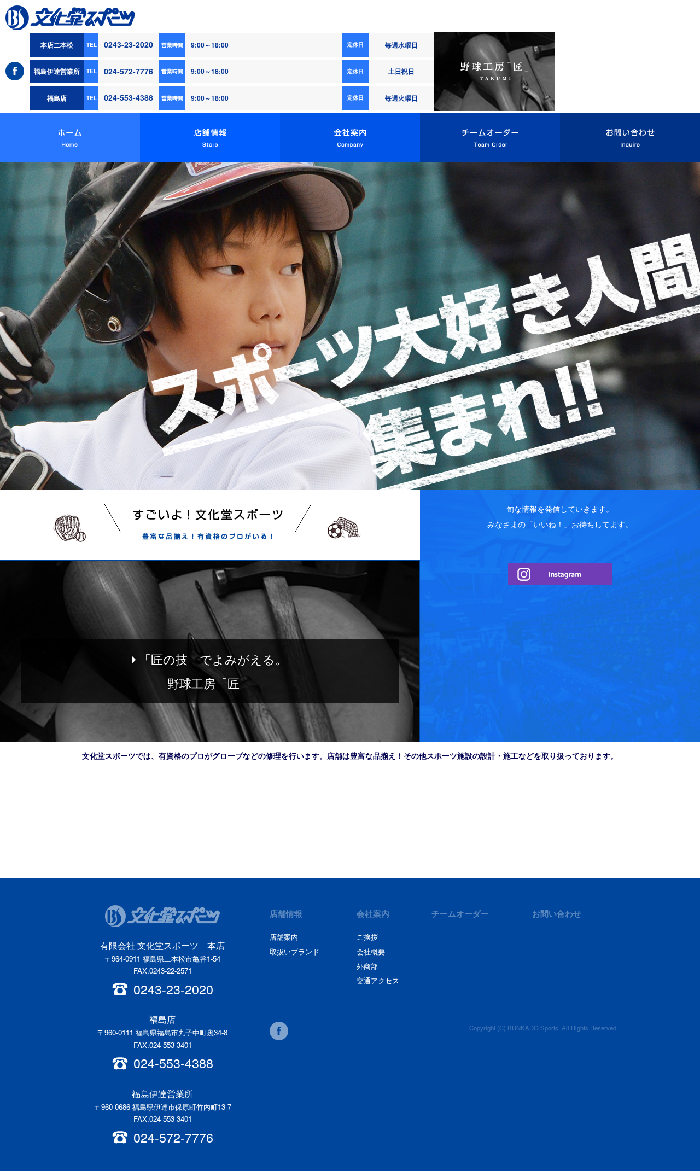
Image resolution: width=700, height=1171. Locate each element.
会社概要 (371, 951)
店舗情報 (210, 137)
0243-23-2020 (128, 44)
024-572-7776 (128, 71)
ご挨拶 (367, 936)
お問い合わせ (630, 137)
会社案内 (350, 137)
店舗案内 (284, 936)
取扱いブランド (294, 951)
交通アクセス (378, 980)
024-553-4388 (128, 97)
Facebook (14, 71)
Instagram (560, 574)
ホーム (70, 137)
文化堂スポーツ (70, 17)
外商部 (367, 966)
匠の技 (494, 72)
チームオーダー (490, 137)
